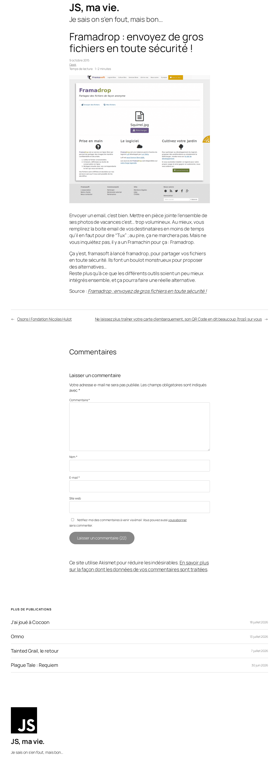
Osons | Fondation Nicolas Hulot (44, 319)
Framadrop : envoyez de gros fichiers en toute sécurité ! (147, 291)
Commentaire (79, 400)
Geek (73, 64)
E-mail (74, 477)
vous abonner (177, 520)
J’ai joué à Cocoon (30, 622)
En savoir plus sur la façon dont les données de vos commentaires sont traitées (139, 565)
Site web (75, 498)
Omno (17, 636)
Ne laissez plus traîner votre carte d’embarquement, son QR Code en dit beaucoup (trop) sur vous (178, 319)
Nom (73, 457)
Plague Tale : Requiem (34, 665)
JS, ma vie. (94, 7)
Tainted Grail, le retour (35, 650)
